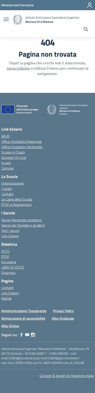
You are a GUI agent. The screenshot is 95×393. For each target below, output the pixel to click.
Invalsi (6, 163)
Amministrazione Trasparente (23, 310)
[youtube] (27, 335)
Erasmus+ (8, 272)
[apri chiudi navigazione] (6, 19)
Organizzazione (12, 183)
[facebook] (21, 335)
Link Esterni (10, 236)
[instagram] (33, 335)
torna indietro (18, 68)
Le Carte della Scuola (16, 199)
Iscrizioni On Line (13, 157)
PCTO (5, 251)
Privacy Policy (63, 310)
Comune (7, 168)
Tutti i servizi (10, 230)
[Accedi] (90, 5)
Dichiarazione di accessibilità (23, 318)
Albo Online (10, 326)
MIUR (5, 136)
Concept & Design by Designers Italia (67, 375)
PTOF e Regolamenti (16, 204)
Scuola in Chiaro (13, 152)
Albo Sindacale (63, 318)
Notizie (6, 298)
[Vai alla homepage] (17, 20)
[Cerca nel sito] (85, 30)
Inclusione (8, 262)
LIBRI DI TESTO (12, 267)
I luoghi (6, 188)
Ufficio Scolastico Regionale (21, 141)
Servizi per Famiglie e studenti (23, 225)
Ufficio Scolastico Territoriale (21, 147)
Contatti (7, 194)
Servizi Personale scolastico (21, 220)
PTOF (5, 256)
